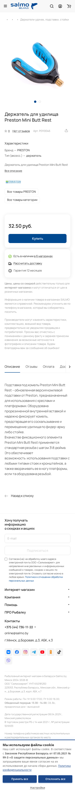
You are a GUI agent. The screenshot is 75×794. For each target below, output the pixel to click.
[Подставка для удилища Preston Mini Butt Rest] (37, 66)
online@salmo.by (16, 633)
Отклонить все (55, 779)
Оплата (48, 366)
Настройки (37, 788)
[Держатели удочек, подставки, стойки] (17, 19)
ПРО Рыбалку (15, 612)
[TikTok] (59, 652)
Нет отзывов (21, 131)
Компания (12, 597)
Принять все (19, 779)
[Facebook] (17, 652)
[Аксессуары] (12, 19)
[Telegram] (34, 652)
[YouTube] (42, 652)
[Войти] (60, 6)
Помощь (11, 604)
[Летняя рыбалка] (7, 19)
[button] (35, 102)
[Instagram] (25, 652)
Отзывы (31, 366)
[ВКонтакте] (8, 652)
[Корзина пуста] (69, 6)
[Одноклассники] (51, 652)
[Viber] (8, 660)
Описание (12, 366)
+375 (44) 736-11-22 (19, 627)
